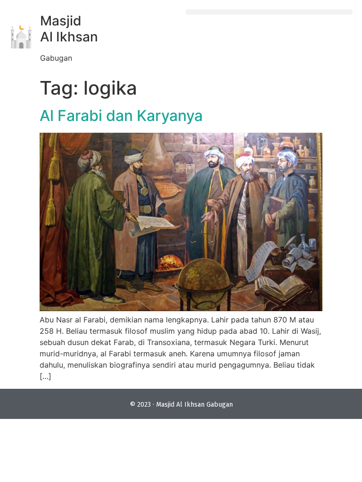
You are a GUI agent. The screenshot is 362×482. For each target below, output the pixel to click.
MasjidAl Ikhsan (69, 29)
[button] (269, 12)
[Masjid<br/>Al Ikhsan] (21, 36)
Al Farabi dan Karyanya (121, 115)
